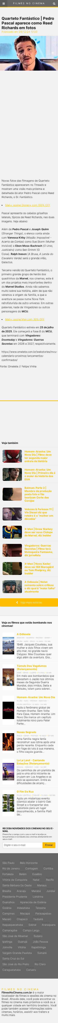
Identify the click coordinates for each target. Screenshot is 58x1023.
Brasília (6, 890)
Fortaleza (8, 873)
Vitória (22, 946)
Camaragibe (9, 929)
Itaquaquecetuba (12, 924)
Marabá (36, 890)
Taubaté (38, 918)
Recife (50, 878)
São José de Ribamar (15, 935)
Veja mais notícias (30, 602)
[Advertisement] (29, 124)
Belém (23, 873)
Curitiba (48, 867)
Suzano (38, 935)
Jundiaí (50, 890)
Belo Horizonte (29, 862)
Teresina (40, 907)
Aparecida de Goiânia (33, 901)
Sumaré (42, 952)
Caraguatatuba (11, 969)
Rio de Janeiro (11, 867)
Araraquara (48, 924)
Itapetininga (38, 946)
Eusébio (37, 873)
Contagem (31, 867)
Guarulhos (8, 901)
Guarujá (22, 940)
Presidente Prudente (14, 895)
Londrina (38, 895)
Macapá (25, 912)
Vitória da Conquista (14, 878)
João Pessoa (40, 940)
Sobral (32, 924)
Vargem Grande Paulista (17, 952)
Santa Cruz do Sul (13, 957)
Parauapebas (43, 912)
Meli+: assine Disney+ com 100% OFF (27, 205)
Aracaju (21, 890)
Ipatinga (7, 940)
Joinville (7, 946)
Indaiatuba (23, 907)
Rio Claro (40, 963)
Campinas (8, 912)
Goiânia (6, 907)
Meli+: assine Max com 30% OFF (24, 319)
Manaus (42, 884)
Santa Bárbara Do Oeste (17, 884)
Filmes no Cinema (29, 3)
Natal (36, 878)
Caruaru (31, 969)
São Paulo (8, 862)
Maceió (6, 918)
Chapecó (22, 918)
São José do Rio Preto (15, 963)
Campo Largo (31, 929)
